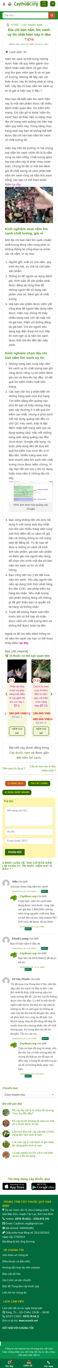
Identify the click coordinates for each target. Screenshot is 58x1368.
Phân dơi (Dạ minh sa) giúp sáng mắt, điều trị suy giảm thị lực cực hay (17, 694)
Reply (45, 891)
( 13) (44, 705)
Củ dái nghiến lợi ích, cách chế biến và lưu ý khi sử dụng (32, 1154)
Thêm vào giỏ (17, 731)
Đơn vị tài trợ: (20, 1320)
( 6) (30, 39)
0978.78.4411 (23, 1218)
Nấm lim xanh (31, 757)
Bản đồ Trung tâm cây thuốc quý (20, 1286)
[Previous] (7, 700)
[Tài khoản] (4, 3)
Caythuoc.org (28, 896)
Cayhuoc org (41, 44)
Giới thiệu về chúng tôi (15, 1255)
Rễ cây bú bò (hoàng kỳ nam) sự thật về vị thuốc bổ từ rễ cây (33, 1122)
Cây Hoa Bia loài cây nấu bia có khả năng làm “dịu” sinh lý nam (33, 1133)
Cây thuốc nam (32, 25)
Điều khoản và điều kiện (16, 1261)
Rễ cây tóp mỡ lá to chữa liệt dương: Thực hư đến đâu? (33, 1112)
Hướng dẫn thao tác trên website (21, 1267)
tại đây (16, 184)
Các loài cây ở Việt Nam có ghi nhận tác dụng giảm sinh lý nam (33, 1144)
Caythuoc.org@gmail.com (28, 1223)
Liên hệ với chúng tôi (14, 1292)
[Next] (51, 700)
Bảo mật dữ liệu (11, 1274)
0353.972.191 (41, 1218)
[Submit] (52, 15)
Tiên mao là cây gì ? (13, 768)
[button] (10, 3)
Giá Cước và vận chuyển (16, 1280)
